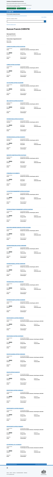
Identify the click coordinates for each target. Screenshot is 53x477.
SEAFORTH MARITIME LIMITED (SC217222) (16, 155)
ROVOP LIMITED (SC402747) (13, 372)
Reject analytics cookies (21, 8)
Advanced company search (11, 24)
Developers (25, 472)
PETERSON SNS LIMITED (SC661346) (15, 281)
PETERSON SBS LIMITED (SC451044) (15, 119)
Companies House (11, 474)
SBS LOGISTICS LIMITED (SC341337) (15, 100)
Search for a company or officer (12, 18)
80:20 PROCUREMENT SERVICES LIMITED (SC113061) (19, 227)
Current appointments (12, 35)
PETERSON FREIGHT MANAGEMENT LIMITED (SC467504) (20, 209)
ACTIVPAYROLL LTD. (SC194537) (14, 444)
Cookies (11, 472)
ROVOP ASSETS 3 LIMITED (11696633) (15, 318)
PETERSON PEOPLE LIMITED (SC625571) (16, 137)
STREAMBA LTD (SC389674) (13, 173)
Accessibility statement (20, 472)
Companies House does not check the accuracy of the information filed (17, 15)
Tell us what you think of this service (12, 464)
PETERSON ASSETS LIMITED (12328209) (16, 299)
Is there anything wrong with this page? (40, 464)
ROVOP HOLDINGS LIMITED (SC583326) (16, 354)
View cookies (29, 8)
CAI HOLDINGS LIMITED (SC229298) (15, 82)
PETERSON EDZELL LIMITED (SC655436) (16, 263)
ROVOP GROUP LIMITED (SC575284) (15, 336)
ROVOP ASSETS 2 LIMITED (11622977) (15, 408)
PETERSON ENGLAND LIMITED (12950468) (16, 245)
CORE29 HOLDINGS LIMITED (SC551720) (16, 46)
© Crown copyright (43, 474)
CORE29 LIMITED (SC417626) (13, 64)
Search (45, 21)
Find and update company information (13, 14)
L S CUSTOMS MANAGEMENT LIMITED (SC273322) (18, 191)
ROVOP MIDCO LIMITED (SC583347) (15, 390)
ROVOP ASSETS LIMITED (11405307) (15, 426)
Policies (8, 472)
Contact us (14, 472)
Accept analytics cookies (11, 8)
